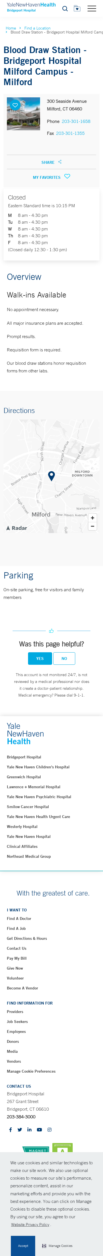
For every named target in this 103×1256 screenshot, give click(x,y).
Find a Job (16, 928)
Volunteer (15, 978)
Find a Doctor (19, 918)
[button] (57, 1246)
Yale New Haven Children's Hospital (38, 766)
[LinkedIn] (29, 1130)
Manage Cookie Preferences (31, 1071)
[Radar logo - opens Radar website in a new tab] (16, 527)
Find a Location (37, 28)
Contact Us (16, 948)
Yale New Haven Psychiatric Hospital (39, 796)
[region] (51, 476)
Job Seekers (17, 1021)
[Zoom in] (92, 518)
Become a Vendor (22, 988)
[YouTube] (39, 1130)
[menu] (92, 8)
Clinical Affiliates (22, 846)
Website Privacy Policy (30, 1224)
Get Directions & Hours (27, 938)
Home (11, 28)
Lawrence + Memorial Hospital (33, 786)
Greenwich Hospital (24, 776)
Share (48, 162)
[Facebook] (10, 1130)
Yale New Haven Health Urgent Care (38, 816)
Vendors (14, 1061)
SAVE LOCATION (15, 105)
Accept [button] (23, 1246)
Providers (15, 1011)
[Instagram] (49, 1130)
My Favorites (47, 177)
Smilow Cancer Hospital (28, 806)
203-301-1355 (70, 133)
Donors (13, 1041)
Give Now (15, 968)
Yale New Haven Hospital (29, 836)
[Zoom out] (92, 526)
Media (12, 1051)
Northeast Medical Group (29, 856)
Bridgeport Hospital (24, 757)
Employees (16, 1031)
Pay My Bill (17, 958)
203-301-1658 (76, 121)
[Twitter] (19, 1130)
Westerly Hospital (22, 826)
